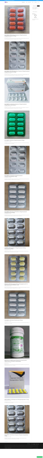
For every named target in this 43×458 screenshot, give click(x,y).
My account (29, 2)
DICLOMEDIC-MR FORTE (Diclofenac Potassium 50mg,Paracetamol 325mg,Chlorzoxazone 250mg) (17, 72)
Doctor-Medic (6, 141)
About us (36, 2)
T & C (32, 2)
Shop (26, 2)
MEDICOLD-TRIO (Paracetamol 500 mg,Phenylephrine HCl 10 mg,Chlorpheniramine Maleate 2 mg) (16, 284)
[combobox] (35, 8)
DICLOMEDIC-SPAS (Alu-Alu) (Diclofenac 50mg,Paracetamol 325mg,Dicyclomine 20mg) (16, 212)
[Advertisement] (19, 453)
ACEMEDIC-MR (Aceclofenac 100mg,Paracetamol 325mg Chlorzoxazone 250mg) (15, 248)
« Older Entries (6, 441)
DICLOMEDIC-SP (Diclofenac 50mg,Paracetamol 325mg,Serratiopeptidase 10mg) (13, 176)
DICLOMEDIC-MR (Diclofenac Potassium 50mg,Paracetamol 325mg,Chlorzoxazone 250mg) (16, 35)
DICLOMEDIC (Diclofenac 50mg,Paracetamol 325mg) (14, 140)
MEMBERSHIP (23, 2)
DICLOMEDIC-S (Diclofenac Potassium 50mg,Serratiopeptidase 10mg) (16, 435)
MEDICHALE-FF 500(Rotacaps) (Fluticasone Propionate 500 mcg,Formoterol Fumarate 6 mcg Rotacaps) (16, 361)
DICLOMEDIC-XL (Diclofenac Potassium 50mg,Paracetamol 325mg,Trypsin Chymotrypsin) (16, 105)
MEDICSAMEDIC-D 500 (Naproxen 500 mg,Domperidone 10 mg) (17, 399)
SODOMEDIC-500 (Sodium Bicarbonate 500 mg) (14, 320)
